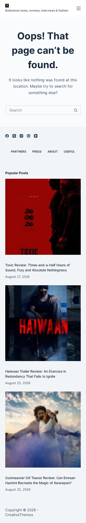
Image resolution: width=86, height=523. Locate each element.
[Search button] (75, 110)
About (53, 151)
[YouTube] (36, 136)
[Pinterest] (28, 136)
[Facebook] (7, 136)
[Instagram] (21, 136)
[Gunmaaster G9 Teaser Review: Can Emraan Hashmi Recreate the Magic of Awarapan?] (43, 430)
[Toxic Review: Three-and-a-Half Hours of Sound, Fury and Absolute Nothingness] (43, 217)
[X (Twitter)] (14, 136)
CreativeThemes (19, 514)
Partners (18, 151)
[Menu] (78, 8)
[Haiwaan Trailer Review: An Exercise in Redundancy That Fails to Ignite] (43, 323)
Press (37, 151)
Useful (69, 151)
